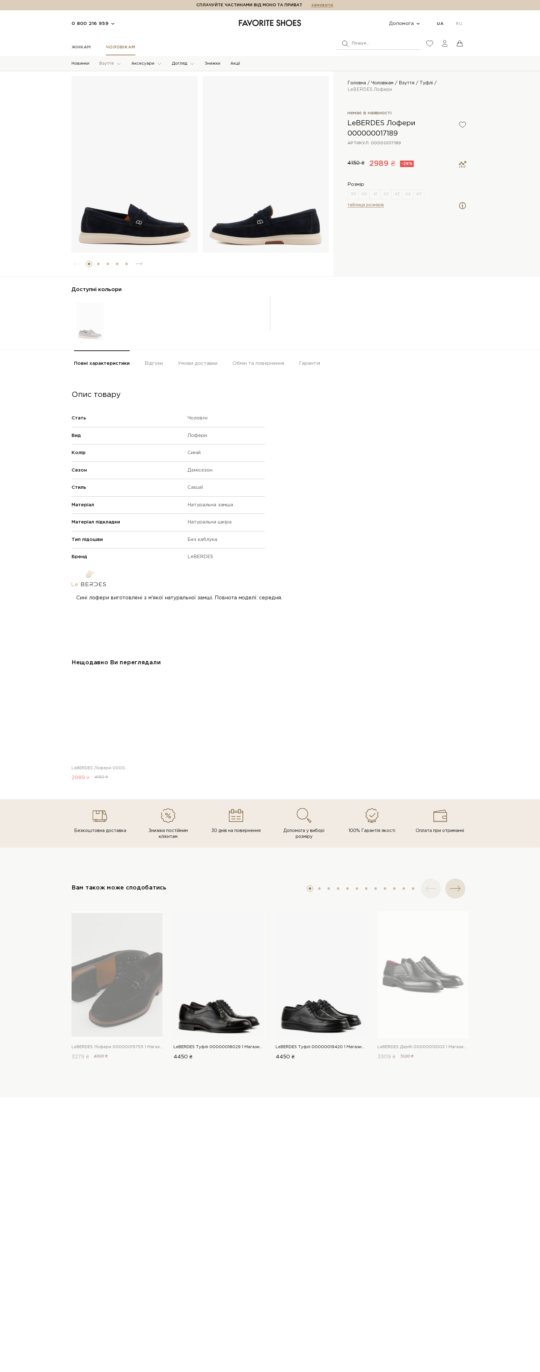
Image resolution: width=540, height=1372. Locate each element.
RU (459, 24)
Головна (357, 83)
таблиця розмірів (366, 205)
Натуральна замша (210, 505)
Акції (235, 63)
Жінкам (81, 47)
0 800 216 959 (90, 24)
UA (440, 24)
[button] (89, 264)
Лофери (197, 435)
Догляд (179, 63)
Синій (194, 453)
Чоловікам (120, 47)
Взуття (106, 63)
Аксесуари (142, 63)
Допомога (401, 24)
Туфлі (426, 83)
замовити (322, 5)
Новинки (80, 63)
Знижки (212, 63)
